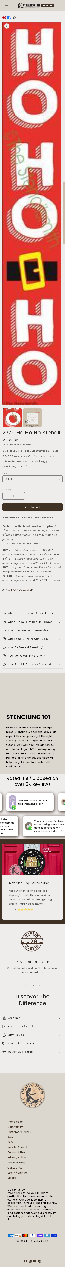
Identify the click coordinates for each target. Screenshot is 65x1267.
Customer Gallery (19, 1132)
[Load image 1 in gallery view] (12, 417)
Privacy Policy (16, 1157)
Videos (11, 1178)
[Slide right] (39, 985)
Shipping (6, 444)
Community (15, 1127)
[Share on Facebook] (9, 18)
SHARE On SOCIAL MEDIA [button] (19, 589)
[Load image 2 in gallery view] (32, 417)
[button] (6, 5)
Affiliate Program (18, 1162)
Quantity (6, 489)
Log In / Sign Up (17, 1173)
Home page (15, 1122)
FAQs (10, 1142)
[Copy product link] (14, 18)
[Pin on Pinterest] (4, 18)
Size (4, 472)
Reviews (12, 1137)
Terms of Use (16, 1152)
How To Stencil (17, 1147)
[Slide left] (25, 985)
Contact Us (14, 1167)
